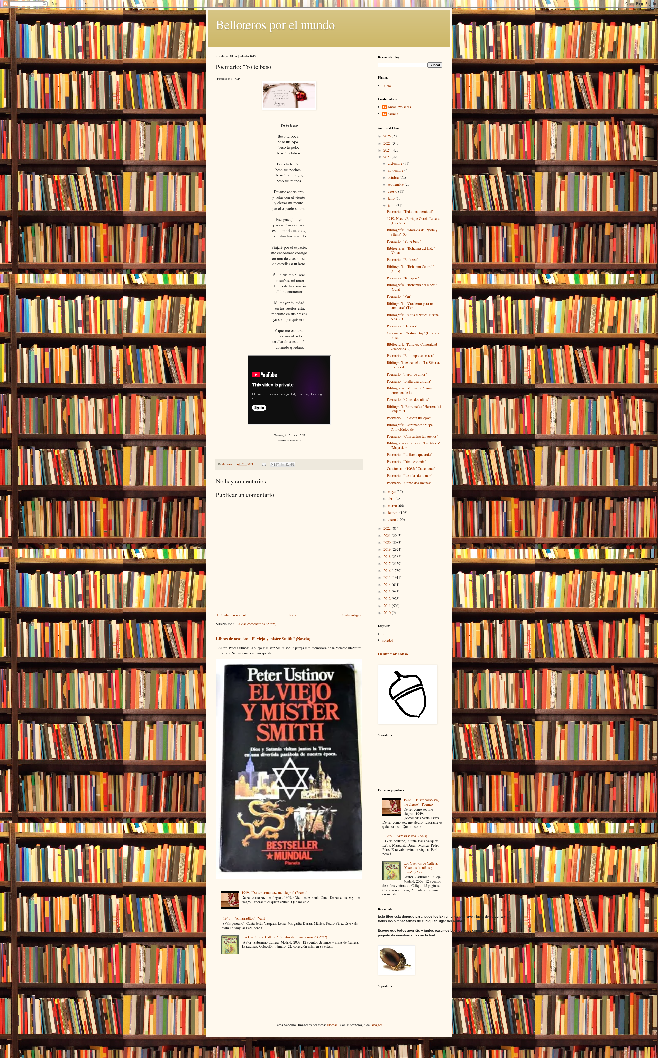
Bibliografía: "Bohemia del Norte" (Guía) (412, 287)
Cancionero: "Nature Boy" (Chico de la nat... (413, 335)
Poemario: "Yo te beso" (404, 241)
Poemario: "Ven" (399, 296)
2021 (387, 535)
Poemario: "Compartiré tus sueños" (412, 436)
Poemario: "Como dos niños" (408, 399)
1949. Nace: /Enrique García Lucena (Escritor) (413, 220)
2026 (387, 136)
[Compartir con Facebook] (287, 464)
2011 (387, 605)
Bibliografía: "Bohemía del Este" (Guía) (411, 250)
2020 (387, 542)
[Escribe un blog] (277, 464)
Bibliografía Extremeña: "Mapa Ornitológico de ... (410, 427)
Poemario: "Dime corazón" (406, 461)
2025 (387, 143)
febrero (393, 512)
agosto (393, 191)
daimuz (393, 114)
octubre (394, 177)
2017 (387, 563)
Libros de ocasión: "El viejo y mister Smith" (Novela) (263, 639)
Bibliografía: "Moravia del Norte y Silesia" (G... (412, 232)
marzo (393, 505)
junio (392, 205)
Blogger (376, 1024)
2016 (387, 570)
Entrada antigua (349, 614)
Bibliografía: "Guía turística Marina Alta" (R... (413, 317)
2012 (387, 598)
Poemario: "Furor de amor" (407, 374)
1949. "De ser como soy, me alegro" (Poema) (274, 892)
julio (392, 198)
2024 (387, 150)
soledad (387, 640)
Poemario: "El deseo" (402, 259)
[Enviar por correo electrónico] (272, 464)
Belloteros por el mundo (275, 24)
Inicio (293, 614)
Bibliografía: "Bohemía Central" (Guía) (410, 268)
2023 (387, 157)
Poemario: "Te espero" (403, 277)
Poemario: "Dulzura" (402, 326)
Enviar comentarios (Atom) (256, 623)
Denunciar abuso (393, 654)
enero (392, 519)
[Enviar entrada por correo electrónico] (263, 464)
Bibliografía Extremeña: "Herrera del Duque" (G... (414, 408)
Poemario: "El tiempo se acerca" (410, 355)
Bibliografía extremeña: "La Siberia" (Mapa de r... (414, 445)
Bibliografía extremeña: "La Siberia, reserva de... (413, 364)
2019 (387, 549)
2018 (387, 556)
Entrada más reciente (232, 614)
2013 (387, 591)
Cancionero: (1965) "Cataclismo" (411, 468)
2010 (387, 612)
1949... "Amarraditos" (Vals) (244, 918)
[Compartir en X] (282, 464)
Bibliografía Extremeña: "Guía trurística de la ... (409, 390)
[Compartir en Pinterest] (292, 464)
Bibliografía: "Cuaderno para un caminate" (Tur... (410, 305)
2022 (387, 528)
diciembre (395, 163)
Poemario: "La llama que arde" (409, 454)
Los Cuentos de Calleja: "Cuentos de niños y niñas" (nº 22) (284, 937)
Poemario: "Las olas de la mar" (409, 475)
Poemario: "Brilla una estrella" (409, 381)
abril (392, 498)
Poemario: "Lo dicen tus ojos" (409, 417)
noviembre (396, 170)
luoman (332, 1024)
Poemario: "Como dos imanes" (409, 482)
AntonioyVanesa (399, 107)
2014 (387, 584)
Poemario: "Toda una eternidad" (410, 211)
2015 (387, 577)
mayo (392, 491)
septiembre (396, 184)
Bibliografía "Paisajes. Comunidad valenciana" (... (412, 346)
